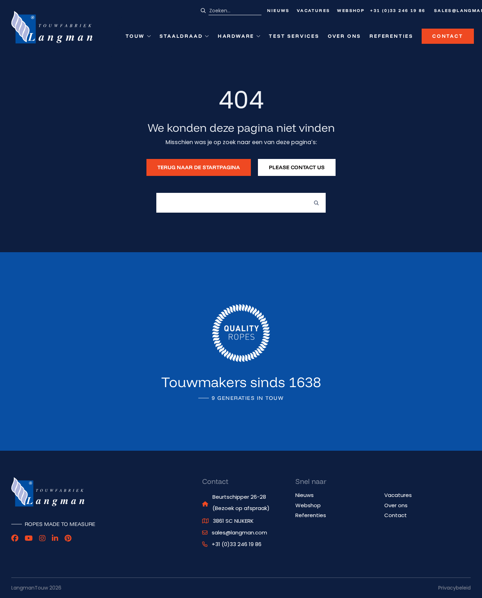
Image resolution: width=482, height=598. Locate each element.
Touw (138, 37)
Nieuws (278, 10)
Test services (294, 36)
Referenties (391, 36)
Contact (447, 36)
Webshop (350, 10)
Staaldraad (181, 37)
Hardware (236, 37)
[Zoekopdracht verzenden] (316, 203)
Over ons (344, 36)
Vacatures (313, 10)
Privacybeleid (454, 587)
